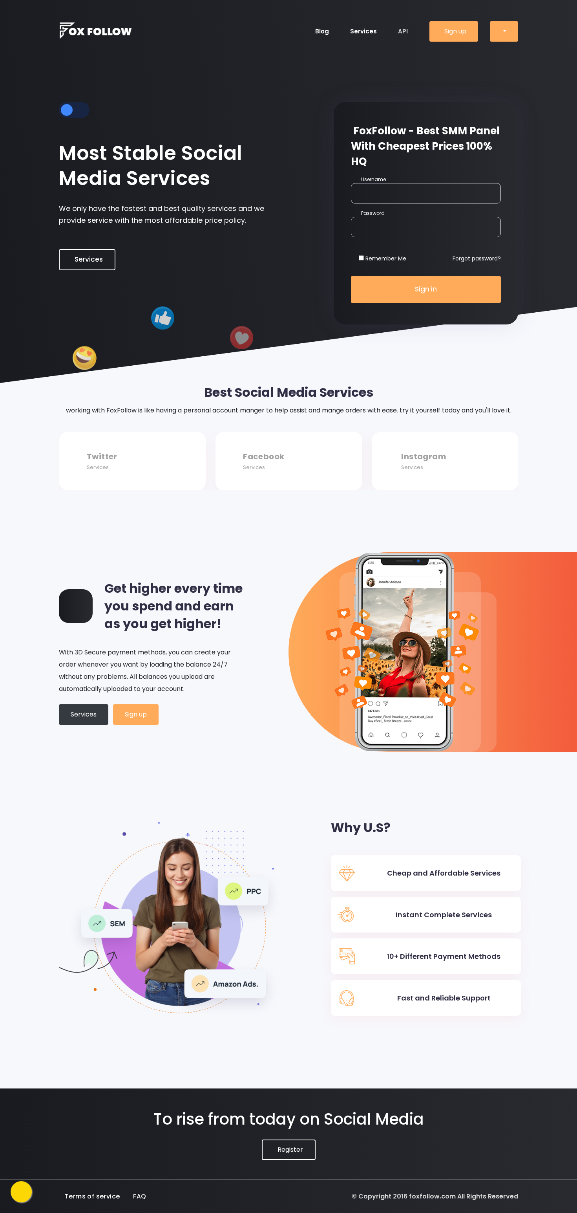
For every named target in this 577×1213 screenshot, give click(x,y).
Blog (322, 31)
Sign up (455, 31)
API (403, 31)
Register (290, 1149)
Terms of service (92, 1196)
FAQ (139, 1196)
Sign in (426, 289)
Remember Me (385, 258)
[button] (504, 31)
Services (363, 31)
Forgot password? (477, 258)
